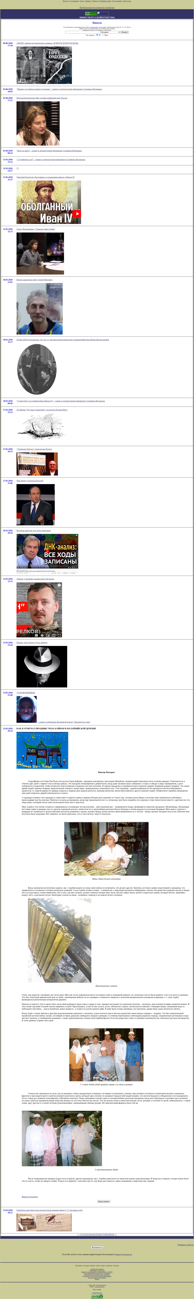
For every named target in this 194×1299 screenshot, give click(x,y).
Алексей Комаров (100, 1286)
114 (91, 1234)
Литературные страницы (97, 1269)
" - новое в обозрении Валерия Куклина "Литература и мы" (63, 722)
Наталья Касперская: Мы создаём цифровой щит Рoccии (41, 98)
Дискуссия (127, 1)
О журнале (86, 1265)
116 (98, 1234)
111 (81, 1234)
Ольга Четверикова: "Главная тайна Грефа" (35, 229)
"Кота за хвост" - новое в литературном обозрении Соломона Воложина (49, 151)
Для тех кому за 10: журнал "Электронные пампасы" (97, 1276)
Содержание (74, 1)
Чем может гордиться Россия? (29, 481)
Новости (95, 1)
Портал (65, 1)
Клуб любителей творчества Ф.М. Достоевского (97, 1273)
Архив (98, 1265)
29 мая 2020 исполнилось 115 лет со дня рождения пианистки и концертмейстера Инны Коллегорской (62, 340)
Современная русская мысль (97, 1270)
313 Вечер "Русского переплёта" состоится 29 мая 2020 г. (42, 410)
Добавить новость (185, 1245)
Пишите (88, 1)
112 (84, 1234)
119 (108, 1234)
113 (88, 1234)
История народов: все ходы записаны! (33, 530)
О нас (82, 1)
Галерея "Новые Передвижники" (97, 1277)
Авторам (92, 1265)
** (17, 168)
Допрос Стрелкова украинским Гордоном (35, 579)
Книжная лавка (105, 1)
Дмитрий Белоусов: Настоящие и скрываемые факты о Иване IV (45, 177)
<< (78, 1234)
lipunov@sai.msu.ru (123, 1254)
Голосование (117, 1)
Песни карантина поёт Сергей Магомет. (34, 280)
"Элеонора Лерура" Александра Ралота (34, 449)
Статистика (109, 1265)
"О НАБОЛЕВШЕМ (25, 693)
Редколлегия (78, 1265)
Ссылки (103, 1265)
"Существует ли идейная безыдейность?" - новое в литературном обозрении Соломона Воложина (60, 401)
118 (105, 1234)
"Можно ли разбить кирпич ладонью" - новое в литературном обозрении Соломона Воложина (59, 89)
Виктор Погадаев (30, 1197)
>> (116, 1234)
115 (95, 1234)
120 (112, 1234)
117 (102, 1234)
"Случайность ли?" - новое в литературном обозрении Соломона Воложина (50, 159)
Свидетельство (94, 27)
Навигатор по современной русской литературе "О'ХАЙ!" (97, 1272)
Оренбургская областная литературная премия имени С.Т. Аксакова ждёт (49, 1210)
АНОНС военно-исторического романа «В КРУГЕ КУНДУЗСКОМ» (47, 43)
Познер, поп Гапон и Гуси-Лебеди (31, 642)
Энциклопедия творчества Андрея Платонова (97, 1275)
